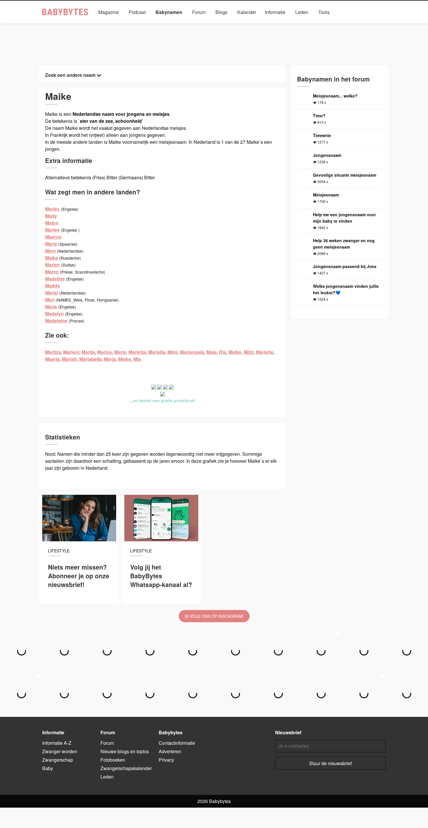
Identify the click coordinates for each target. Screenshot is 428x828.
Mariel (51, 292)
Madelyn (54, 313)
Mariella (156, 352)
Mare (50, 250)
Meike (235, 352)
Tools (324, 12)
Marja (110, 359)
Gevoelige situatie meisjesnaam (344, 175)
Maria (51, 243)
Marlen (52, 264)
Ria (222, 352)
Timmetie (322, 135)
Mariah (69, 359)
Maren (52, 271)
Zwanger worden (59, 751)
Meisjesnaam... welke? (335, 96)
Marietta (137, 352)
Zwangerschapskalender (126, 768)
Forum (199, 12)
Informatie (275, 12)
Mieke (124, 359)
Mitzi (249, 352)
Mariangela (192, 352)
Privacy (166, 759)
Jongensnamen (152, 25)
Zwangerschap (57, 759)
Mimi (172, 352)
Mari (49, 299)
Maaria (52, 359)
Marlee (52, 229)
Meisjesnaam (326, 195)
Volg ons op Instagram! (215, 616)
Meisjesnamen (191, 25)
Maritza (53, 352)
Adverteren (170, 751)
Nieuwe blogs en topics (124, 751)
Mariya (104, 352)
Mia (137, 359)
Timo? (319, 115)
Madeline (55, 278)
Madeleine (56, 320)
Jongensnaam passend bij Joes (344, 266)
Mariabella (90, 359)
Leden (301, 12)
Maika (51, 257)
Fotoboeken (112, 759)
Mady (51, 215)
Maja (211, 352)
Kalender (246, 12)
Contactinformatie (177, 743)
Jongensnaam (327, 155)
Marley (52, 208)
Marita (88, 352)
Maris (51, 306)
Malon (52, 222)
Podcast (137, 12)
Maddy (52, 285)
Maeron (53, 236)
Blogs (221, 12)
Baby (47, 768)
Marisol (71, 352)
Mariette (264, 352)
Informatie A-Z (56, 743)
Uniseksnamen (230, 25)
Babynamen (168, 12)
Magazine (108, 12)
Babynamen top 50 (272, 25)
